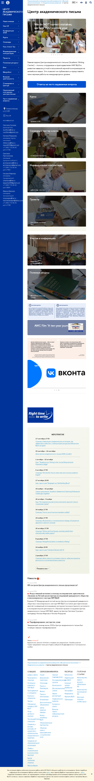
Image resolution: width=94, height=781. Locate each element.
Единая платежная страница (31, 760)
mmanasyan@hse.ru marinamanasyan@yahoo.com (13, 199)
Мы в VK (8, 115)
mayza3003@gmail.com (11, 145)
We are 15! (41, 24)
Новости (32, 578)
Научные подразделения (57, 676)
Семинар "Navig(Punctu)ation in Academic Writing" (53, 541)
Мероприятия (58, 434)
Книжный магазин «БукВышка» (68, 685)
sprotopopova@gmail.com (12, 165)
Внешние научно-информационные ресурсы (58, 712)
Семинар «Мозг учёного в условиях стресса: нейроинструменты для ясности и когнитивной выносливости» (58, 559)
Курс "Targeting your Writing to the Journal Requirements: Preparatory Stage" (54, 463)
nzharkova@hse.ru (9, 180)
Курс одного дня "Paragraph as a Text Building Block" (53, 483)
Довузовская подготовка (44, 679)
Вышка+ (42, 691)
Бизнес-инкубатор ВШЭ (43, 717)
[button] (29, 36)
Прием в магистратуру (44, 695)
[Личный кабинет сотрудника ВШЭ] (86, 2)
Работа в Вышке (33, 765)
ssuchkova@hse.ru (9, 130)
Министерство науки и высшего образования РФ (82, 682)
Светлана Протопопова (8, 154)
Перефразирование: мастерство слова (45, 622)
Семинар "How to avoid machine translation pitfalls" (53, 512)
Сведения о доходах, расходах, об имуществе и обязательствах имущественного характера (33, 731)
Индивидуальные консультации (9, 52)
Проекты (6, 58)
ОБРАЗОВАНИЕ (46, 671)
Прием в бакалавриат (44, 687)
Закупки (30, 701)
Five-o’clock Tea (9, 47)
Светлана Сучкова (9, 125)
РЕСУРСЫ (69, 671)
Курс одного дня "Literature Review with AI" (50, 550)
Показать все (42, 568)
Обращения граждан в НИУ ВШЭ (32, 706)
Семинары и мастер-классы (44, 130)
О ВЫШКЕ (32, 671)
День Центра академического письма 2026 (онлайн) (54, 454)
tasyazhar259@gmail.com (11, 183)
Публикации (69, 699)
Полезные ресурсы (10, 63)
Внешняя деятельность (8, 78)
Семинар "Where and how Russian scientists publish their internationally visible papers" (54, 532)
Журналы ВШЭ (69, 696)
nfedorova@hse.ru (9, 143)
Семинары (7, 42)
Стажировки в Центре (8, 84)
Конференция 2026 (8, 32)
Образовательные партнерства (46, 724)
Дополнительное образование (45, 703)
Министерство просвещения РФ (82, 692)
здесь (48, 772)
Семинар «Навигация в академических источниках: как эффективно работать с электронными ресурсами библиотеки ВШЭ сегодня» (57, 443)
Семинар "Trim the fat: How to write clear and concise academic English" (57, 474)
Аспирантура (44, 699)
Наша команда (8, 21)
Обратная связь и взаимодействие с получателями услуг (45, 732)
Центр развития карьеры (43, 710)
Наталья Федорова (10, 136)
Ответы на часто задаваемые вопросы (57, 84)
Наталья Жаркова (9, 173)
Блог (4, 67)
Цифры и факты (33, 675)
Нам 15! (6, 26)
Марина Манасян (9, 191)
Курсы (5, 37)
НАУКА (55, 671)
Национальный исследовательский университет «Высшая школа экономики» (53, 663)
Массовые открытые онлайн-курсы (81, 699)
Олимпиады (43, 683)
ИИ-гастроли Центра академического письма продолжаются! (52, 585)
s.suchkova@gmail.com (10, 132)
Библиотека (68, 675)
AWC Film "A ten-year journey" (53, 326)
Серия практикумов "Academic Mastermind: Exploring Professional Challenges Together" (58, 492)
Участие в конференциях (43, 238)
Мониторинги (56, 685)
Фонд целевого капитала (31, 713)
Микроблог (7, 72)
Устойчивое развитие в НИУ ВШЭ (31, 685)
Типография (69, 690)
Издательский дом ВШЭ (69, 679)
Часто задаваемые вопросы (10, 100)
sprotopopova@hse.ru (10, 163)
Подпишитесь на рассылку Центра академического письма (51, 368)
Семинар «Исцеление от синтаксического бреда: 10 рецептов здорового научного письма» (57, 522)
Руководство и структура (32, 679)
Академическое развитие (36, 665)
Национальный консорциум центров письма (9, 92)
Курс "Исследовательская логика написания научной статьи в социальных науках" (57, 503)
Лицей (42, 675)
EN (76, 2)
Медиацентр (69, 693)
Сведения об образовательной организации (33, 743)
